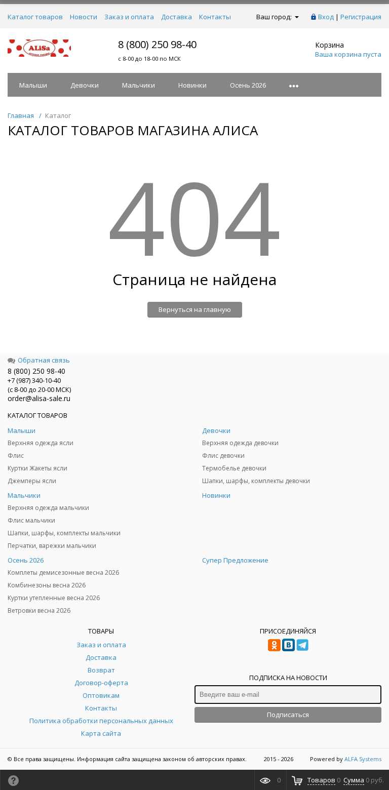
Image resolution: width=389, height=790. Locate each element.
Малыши (33, 85)
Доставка (176, 16)
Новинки (192, 85)
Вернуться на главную (195, 309)
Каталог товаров (35, 16)
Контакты (215, 16)
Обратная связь (44, 360)
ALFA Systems (362, 759)
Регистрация (360, 16)
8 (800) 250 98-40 (157, 44)
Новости (83, 16)
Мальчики (138, 85)
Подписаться (288, 714)
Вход (326, 16)
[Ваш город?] (296, 16)
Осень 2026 (248, 85)
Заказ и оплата (129, 16)
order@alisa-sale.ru (39, 398)
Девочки (84, 85)
